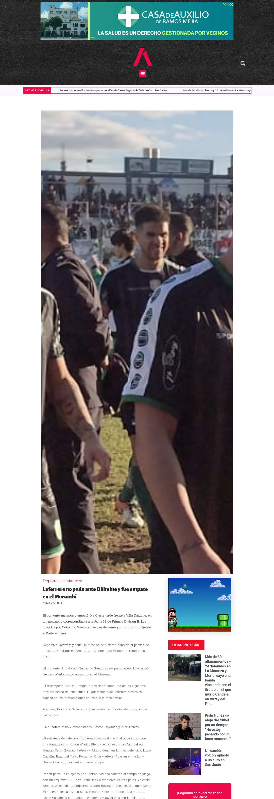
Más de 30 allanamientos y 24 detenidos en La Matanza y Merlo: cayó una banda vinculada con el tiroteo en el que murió (155, 90)
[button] (142, 73)
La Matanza (71, 581)
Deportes (51, 581)
